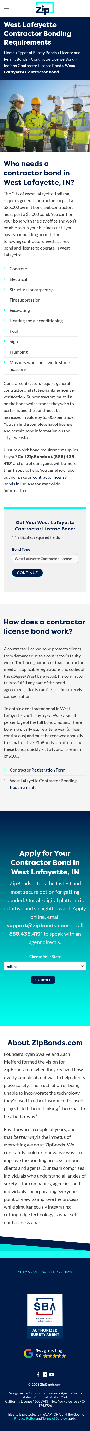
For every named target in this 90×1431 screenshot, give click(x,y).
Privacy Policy (25, 1418)
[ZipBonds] (45, 8)
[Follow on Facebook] (38, 1375)
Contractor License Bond (53, 59)
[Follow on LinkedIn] (45, 1375)
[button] (7, 8)
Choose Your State (45, 956)
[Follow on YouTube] (51, 1375)
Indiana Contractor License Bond (32, 65)
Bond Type (21, 549)
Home (9, 52)
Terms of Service (54, 1418)
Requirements (23, 787)
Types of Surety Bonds (37, 52)
